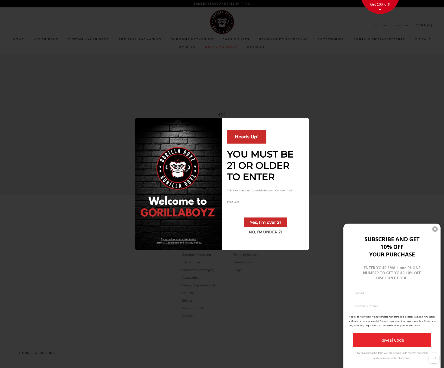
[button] (435, 229)
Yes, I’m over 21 (265, 222)
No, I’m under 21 (265, 232)
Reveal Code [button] (392, 340)
